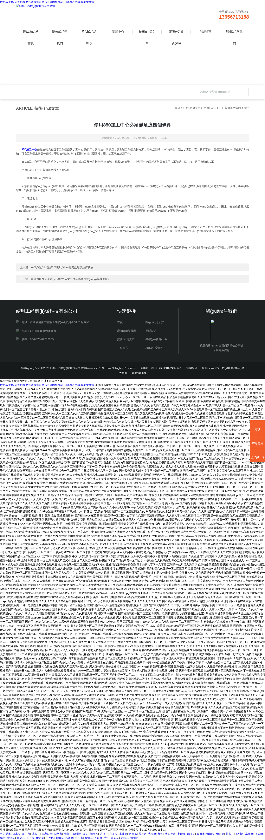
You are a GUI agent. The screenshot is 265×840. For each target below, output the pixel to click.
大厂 (106, 837)
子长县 (30, 837)
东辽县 (123, 833)
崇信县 (11, 837)
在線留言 (205, 31)
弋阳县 (152, 833)
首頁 (177, 107)
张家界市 (170, 833)
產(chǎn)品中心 (88, 34)
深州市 (134, 837)
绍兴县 (220, 833)
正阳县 (115, 837)
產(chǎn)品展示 (126, 330)
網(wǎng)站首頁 (31, 34)
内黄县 (113, 833)
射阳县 (125, 837)
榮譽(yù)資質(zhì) (176, 34)
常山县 (68, 833)
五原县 (98, 837)
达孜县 (104, 833)
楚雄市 (143, 833)
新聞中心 (118, 31)
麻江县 (191, 833)
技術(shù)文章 (147, 34)
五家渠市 (5, 833)
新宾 (160, 833)
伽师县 (59, 837)
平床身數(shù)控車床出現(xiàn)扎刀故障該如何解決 (62, 267)
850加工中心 (29, 149)
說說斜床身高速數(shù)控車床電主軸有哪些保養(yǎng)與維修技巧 (70, 279)
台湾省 (133, 833)
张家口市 (47, 833)
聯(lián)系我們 (234, 34)
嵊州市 (77, 833)
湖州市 (58, 833)
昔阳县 (210, 833)
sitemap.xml (139, 372)
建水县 (16, 833)
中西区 (50, 837)
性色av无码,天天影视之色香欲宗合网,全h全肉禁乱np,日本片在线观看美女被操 (47, 1)
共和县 (36, 833)
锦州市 (240, 833)
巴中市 (79, 837)
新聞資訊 (150, 330)
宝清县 (181, 833)
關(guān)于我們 (59, 34)
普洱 (85, 833)
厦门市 (26, 833)
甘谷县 (230, 833)
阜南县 (249, 833)
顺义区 (94, 833)
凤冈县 (69, 837)
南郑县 (21, 837)
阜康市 (201, 833)
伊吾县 (40, 837)
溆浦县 (89, 837)
